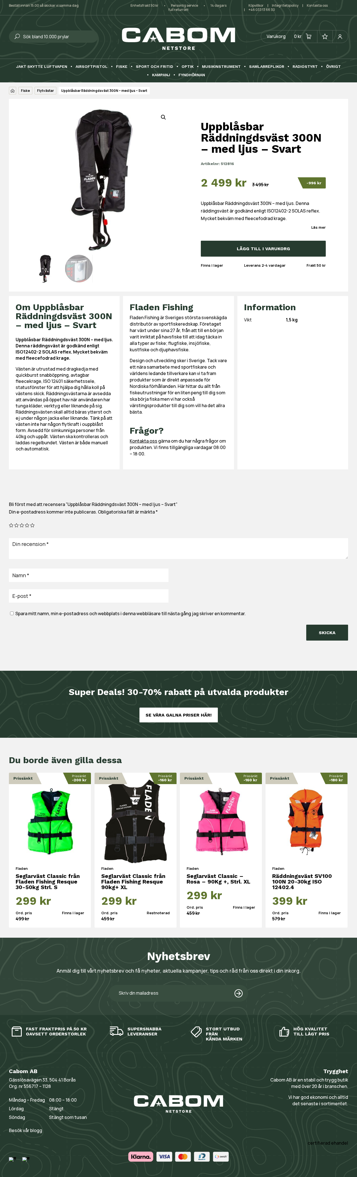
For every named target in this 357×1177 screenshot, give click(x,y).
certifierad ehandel (328, 1143)
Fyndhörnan (191, 75)
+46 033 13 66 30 (262, 10)
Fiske (121, 67)
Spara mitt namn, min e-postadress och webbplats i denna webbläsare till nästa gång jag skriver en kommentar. (130, 613)
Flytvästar (45, 90)
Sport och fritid (154, 67)
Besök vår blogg (25, 1130)
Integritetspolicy (285, 5)
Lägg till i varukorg (263, 248)
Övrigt (333, 67)
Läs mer (318, 227)
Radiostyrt (305, 67)
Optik (188, 67)
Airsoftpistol (92, 67)
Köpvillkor (256, 5)
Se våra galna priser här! (179, 715)
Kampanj (161, 75)
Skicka (327, 632)
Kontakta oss (317, 5)
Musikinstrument (221, 67)
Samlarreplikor (266, 67)
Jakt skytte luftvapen (41, 67)
